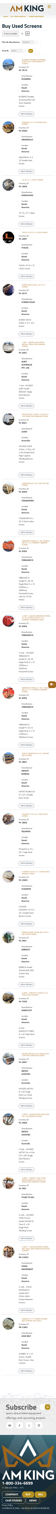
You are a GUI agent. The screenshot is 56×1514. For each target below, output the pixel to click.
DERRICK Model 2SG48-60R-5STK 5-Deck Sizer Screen (35, 933)
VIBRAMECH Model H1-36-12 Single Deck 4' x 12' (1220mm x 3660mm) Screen (36, 690)
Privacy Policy (7, 1505)
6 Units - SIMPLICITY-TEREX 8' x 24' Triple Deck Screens (35, 994)
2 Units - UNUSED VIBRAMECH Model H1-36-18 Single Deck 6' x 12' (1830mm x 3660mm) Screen (36, 618)
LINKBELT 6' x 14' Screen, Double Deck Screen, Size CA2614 (34, 1320)
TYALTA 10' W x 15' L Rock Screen (34, 232)
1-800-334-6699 (17, 1483)
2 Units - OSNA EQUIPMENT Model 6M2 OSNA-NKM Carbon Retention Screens (36, 1249)
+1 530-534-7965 (9, 1487)
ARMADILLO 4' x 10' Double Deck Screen (34, 123)
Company (11, 1494)
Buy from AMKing (18, 16)
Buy (28, 1494)
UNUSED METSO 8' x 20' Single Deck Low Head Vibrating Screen (35, 1054)
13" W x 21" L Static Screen (32, 180)
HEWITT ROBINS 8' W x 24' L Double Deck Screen (35, 754)
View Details (26, 114)
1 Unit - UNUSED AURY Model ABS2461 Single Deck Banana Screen (33, 344)
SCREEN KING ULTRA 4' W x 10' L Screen (33, 286)
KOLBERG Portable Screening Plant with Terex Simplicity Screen (34, 62)
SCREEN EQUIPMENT (36, 16)
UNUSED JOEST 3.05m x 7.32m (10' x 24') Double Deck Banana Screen (35, 415)
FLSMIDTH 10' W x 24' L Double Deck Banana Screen (36, 872)
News (33, 1500)
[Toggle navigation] (49, 7)
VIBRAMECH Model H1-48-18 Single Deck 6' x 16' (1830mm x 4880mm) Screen (36, 543)
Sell (40, 1494)
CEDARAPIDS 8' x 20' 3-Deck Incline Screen (35, 484)
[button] (52, 684)
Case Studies (13, 1500)
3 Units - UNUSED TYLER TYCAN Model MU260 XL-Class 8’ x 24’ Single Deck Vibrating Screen (34, 1180)
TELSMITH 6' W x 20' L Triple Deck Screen (35, 815)
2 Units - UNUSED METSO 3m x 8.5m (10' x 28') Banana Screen (35, 1115)
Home (5, 16)
